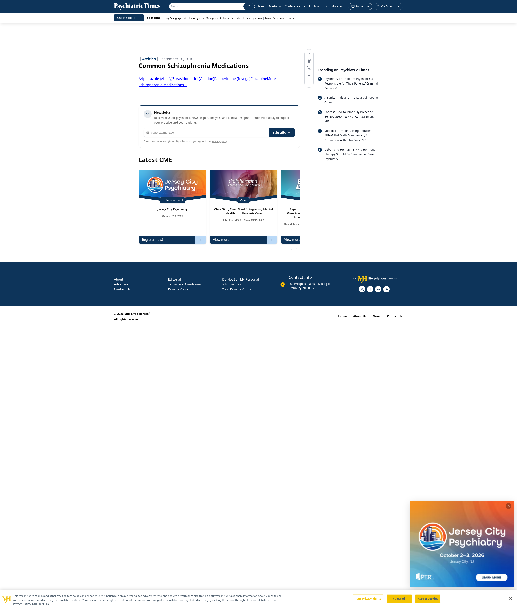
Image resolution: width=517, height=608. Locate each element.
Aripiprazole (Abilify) (155, 78)
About (118, 279)
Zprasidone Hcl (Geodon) (193, 78)
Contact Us (122, 289)
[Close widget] (508, 506)
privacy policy (219, 141)
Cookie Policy (40, 604)
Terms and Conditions (185, 284)
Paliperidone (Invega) (232, 78)
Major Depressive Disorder (280, 18)
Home (342, 316)
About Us (359, 316)
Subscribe (279, 132)
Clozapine (258, 78)
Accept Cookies (428, 598)
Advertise (121, 284)
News (262, 6)
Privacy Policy (178, 289)
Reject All (399, 598)
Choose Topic (126, 18)
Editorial (174, 279)
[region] (258, 599)
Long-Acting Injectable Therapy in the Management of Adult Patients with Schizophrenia (212, 18)
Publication (316, 6)
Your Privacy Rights (236, 289)
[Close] (510, 598)
